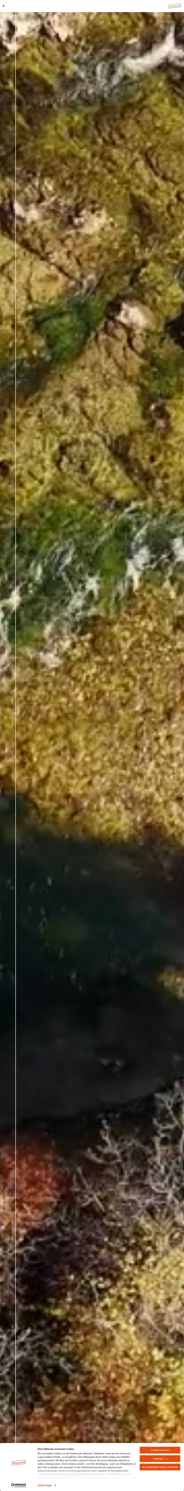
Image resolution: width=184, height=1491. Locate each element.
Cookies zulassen (160, 1450)
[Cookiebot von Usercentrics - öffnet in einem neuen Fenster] (18, 1485)
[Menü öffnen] (3, 6)
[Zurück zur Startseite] (174, 6)
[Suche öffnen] (17, 6)
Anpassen (158, 1458)
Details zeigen (45, 1485)
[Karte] (10, 6)
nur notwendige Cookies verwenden (160, 1467)
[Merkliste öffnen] (13, 6)
